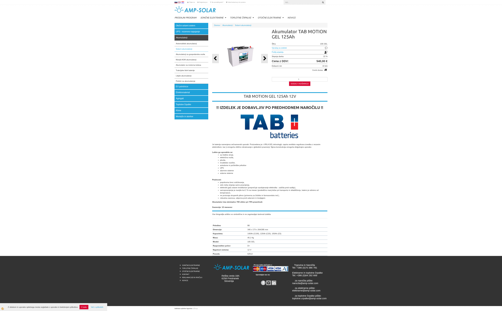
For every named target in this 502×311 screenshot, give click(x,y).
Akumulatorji (227, 25)
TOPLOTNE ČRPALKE (240, 17)
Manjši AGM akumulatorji (186, 60)
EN (179, 2)
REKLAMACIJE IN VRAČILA (192, 277)
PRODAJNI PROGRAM (185, 17)
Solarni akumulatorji (184, 49)
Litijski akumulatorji (183, 76)
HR (182, 2)
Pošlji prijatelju (278, 52)
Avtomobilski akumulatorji (186, 44)
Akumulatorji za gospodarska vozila (190, 54)
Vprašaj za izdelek (279, 48)
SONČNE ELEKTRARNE (211, 17)
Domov (217, 25)
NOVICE (291, 17)
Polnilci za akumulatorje (185, 81)
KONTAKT (185, 274)
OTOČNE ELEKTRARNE (269, 17)
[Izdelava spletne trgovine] (195, 308)
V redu (84, 307)
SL (176, 2)
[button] (264, 58)
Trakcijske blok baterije (185, 70)
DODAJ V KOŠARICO (300, 84)
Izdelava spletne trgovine (183, 308)
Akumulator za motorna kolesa (188, 65)
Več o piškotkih (97, 307)
